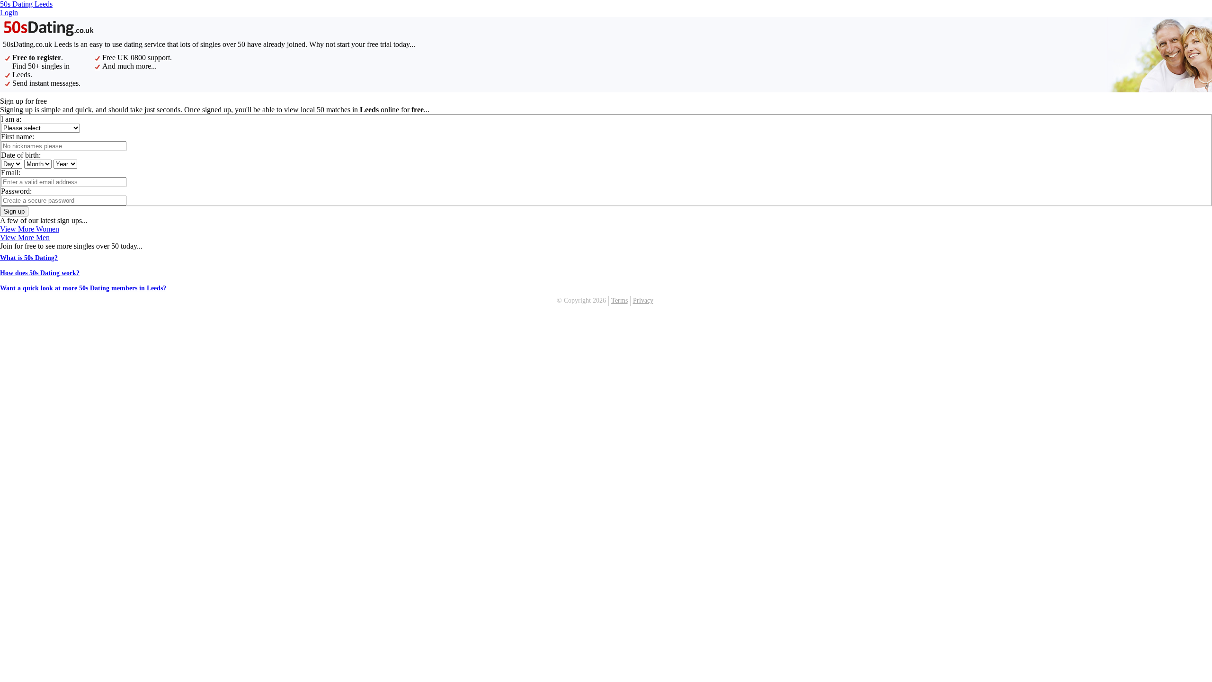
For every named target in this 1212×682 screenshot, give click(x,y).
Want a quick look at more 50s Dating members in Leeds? (83, 288)
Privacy (643, 300)
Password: (16, 191)
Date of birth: (21, 155)
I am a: (11, 119)
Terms (619, 300)
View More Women (29, 229)
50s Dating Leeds (26, 4)
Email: (10, 173)
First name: (17, 137)
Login (9, 13)
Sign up (14, 211)
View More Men (25, 237)
